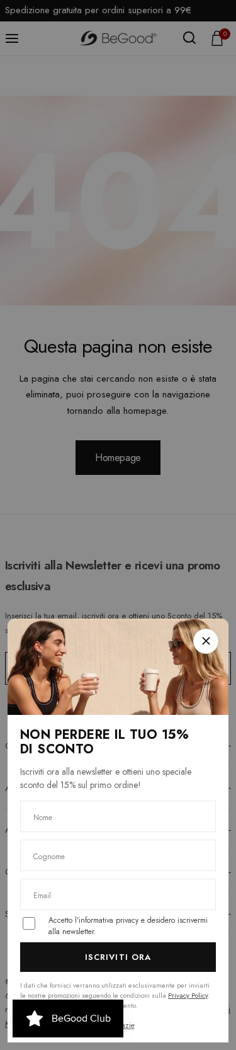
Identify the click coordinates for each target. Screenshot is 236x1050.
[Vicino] (205, 641)
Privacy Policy (188, 995)
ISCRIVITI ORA (118, 957)
